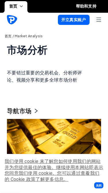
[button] (98, 185)
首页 (13, 6)
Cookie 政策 (23, 179)
